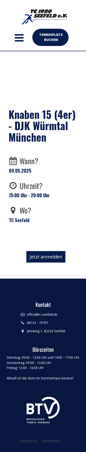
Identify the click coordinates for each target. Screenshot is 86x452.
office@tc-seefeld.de (42, 314)
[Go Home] (43, 14)
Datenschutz (51, 441)
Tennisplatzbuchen (51, 37)
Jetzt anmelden (46, 257)
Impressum (29, 441)
